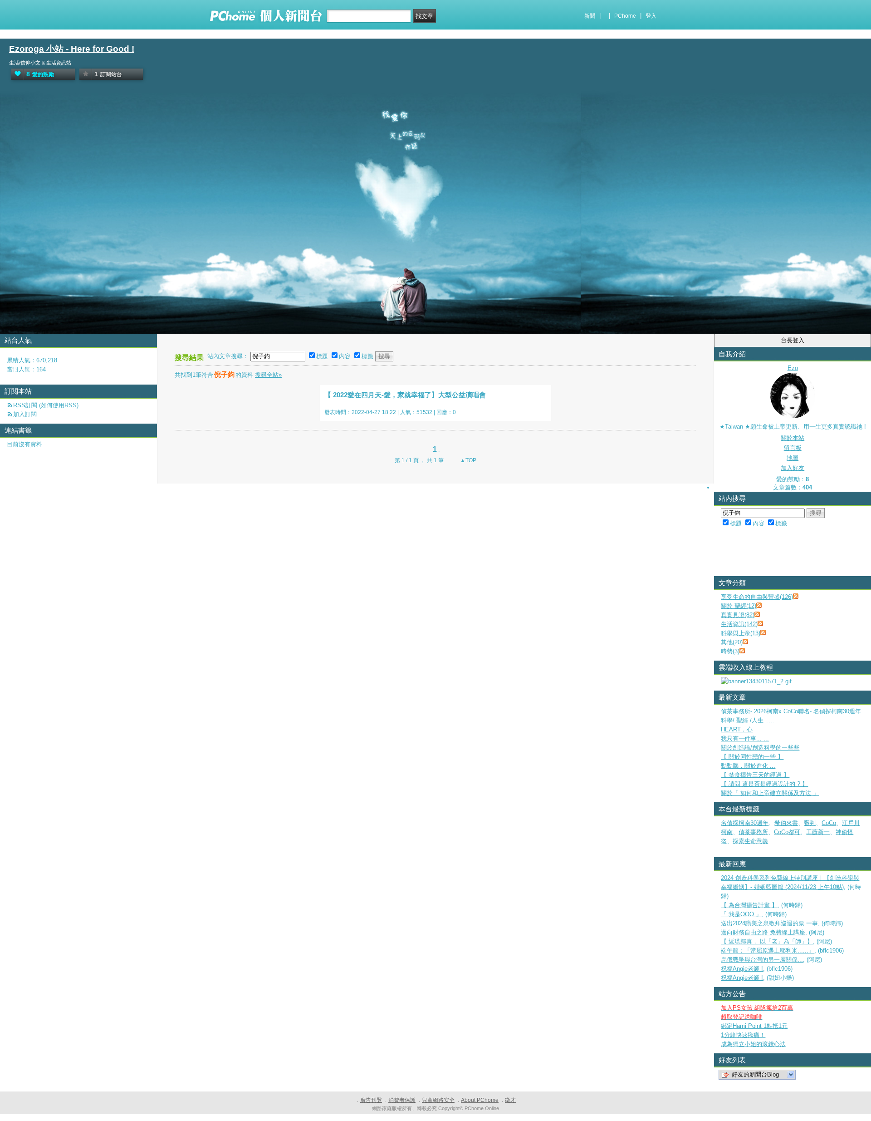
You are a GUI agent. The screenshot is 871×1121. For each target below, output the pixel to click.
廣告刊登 (371, 1100)
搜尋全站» (268, 374)
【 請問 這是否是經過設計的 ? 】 (764, 783)
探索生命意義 (750, 841)
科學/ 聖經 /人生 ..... (747, 720)
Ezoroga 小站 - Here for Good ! (71, 49)
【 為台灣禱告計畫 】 (749, 905)
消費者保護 (402, 1100)
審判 (810, 823)
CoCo (829, 823)
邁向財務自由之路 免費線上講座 (763, 932)
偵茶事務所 (753, 832)
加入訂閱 (25, 414)
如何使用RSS (59, 405)
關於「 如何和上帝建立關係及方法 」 (770, 793)
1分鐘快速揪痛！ (743, 1035)
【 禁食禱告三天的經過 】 (755, 774)
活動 (28, 371)
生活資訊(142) (739, 624)
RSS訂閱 (25, 405)
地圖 (792, 457)
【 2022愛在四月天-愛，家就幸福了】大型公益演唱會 (405, 395)
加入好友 (792, 467)
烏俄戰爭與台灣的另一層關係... (762, 959)
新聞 (589, 16)
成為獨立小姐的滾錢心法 (753, 1044)
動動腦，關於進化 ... (748, 765)
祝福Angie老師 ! (742, 968)
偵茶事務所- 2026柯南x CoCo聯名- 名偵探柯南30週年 (791, 711)
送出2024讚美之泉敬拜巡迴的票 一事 (769, 923)
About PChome (480, 1100)
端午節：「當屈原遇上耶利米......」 (767, 950)
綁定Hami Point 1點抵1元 (754, 1025)
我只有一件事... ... (745, 738)
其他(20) (732, 642)
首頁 (10, 371)
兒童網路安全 (438, 1100)
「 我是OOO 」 (741, 914)
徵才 (510, 1100)
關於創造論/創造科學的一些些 (760, 747)
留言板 (793, 447)
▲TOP (467, 460)
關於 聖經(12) (738, 605)
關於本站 (792, 438)
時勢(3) (730, 651)
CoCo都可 (787, 832)
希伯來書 (786, 823)
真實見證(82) (737, 615)
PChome (625, 16)
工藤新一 (818, 832)
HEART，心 (737, 729)
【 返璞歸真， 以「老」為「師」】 (767, 941)
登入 (651, 16)
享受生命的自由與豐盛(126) (757, 596)
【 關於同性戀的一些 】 (752, 756)
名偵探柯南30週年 (744, 823)
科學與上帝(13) (740, 633)
